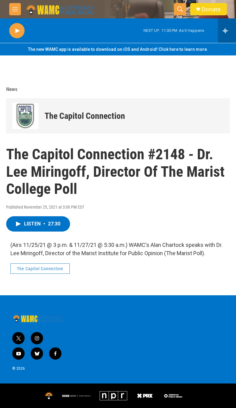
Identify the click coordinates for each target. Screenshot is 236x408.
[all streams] (227, 30)
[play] (17, 30)
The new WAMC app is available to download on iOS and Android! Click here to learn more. (118, 49)
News (12, 89)
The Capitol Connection (85, 116)
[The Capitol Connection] (25, 116)
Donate (211, 9)
